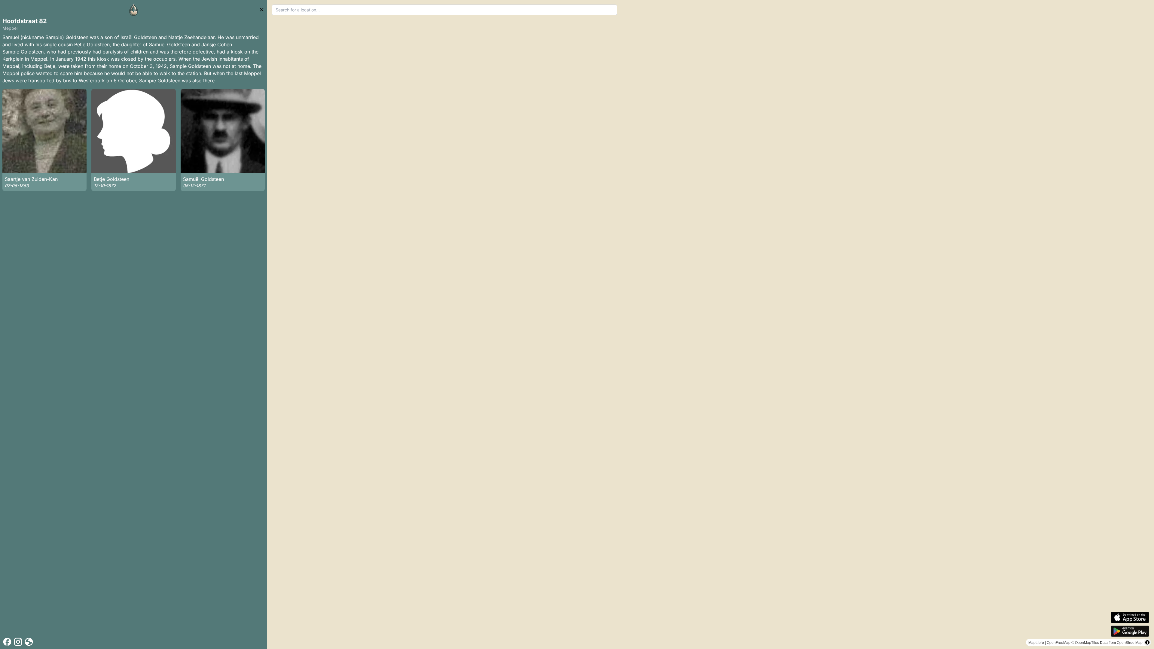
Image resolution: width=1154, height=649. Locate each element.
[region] (710, 324)
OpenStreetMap (1130, 642)
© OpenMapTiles (1085, 642)
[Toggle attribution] (1147, 642)
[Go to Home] (134, 9)
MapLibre (1036, 642)
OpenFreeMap (1058, 642)
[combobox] (444, 10)
